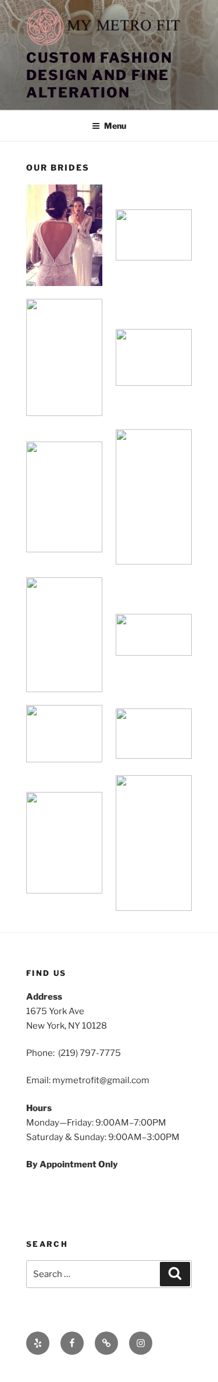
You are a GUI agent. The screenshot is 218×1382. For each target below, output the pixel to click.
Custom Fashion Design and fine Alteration (99, 75)
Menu (115, 126)
